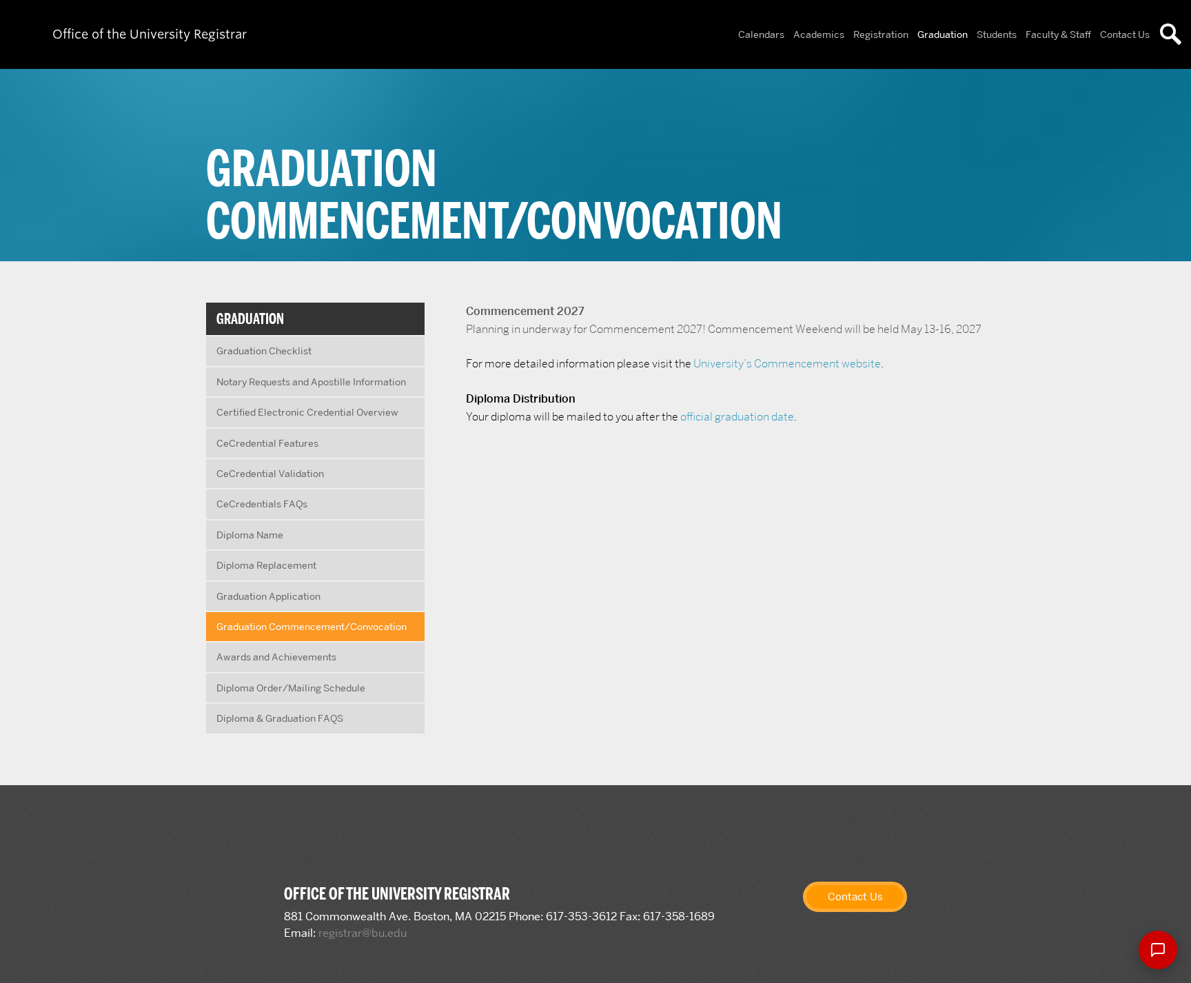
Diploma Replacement (266, 565)
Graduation (942, 34)
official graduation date (737, 416)
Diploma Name (249, 535)
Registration (880, 34)
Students (997, 34)
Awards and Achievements (276, 657)
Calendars (761, 34)
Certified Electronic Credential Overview (307, 412)
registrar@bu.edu (362, 933)
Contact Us (1125, 34)
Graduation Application (268, 596)
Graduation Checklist (264, 351)
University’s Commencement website (787, 363)
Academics (818, 34)
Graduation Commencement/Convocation (311, 626)
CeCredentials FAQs (261, 504)
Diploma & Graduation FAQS (279, 718)
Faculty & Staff (1058, 34)
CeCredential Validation (270, 473)
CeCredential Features (267, 443)
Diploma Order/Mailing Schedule (290, 688)
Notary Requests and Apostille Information (311, 382)
